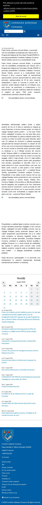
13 (21, 296)
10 (4, 296)
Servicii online (6, 490)
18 (10, 300)
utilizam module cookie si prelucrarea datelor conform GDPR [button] (20, 9)
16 (37, 296)
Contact (6, 457)
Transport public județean (10, 481)
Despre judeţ (6, 462)
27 (21, 304)
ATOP (4, 487)
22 (31, 300)
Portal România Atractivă (10, 386)
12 (16, 296)
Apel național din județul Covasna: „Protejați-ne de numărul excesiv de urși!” (19, 414)
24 (4, 304)
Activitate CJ (6, 479)
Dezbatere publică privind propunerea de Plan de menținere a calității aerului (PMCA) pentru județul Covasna (19, 331)
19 (16, 300)
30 (37, 304)
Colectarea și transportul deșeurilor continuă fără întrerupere (19, 342)
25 (10, 304)
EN (7, 35)
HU (3, 35)
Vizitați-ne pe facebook (11, 497)
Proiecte (4, 476)
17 (4, 300)
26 (16, 304)
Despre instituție (7, 467)
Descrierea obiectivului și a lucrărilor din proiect (18, 370)
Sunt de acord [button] (21, 16)
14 (26, 296)
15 (31, 296)
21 (26, 300)
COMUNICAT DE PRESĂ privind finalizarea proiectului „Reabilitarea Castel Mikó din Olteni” (21, 378)
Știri (11, 38)
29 (31, 304)
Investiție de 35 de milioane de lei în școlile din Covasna (18, 395)
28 (26, 304)
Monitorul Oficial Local (9, 493)
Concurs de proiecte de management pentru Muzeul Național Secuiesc (20, 352)
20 (21, 300)
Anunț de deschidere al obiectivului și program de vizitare (19, 361)
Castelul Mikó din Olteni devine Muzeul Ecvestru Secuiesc (19, 404)
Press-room (6, 473)
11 (10, 296)
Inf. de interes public (9, 470)
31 (4, 308)
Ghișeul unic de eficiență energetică (14, 484)
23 (37, 300)
